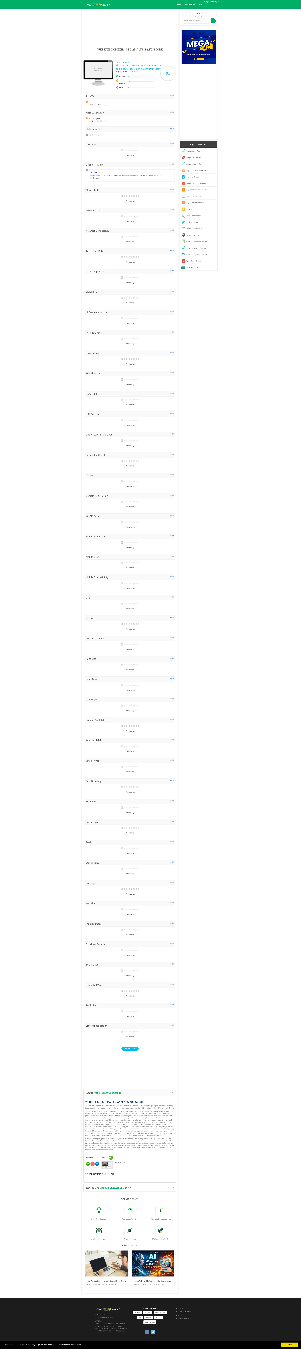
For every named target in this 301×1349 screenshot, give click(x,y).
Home (178, 4)
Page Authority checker (195, 203)
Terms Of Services (185, 1312)
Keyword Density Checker (196, 248)
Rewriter (148, 1317)
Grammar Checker (160, 1312)
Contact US (190, 4)
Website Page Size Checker (196, 254)
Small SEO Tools (149, 1322)
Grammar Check (192, 177)
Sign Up (209, 1)
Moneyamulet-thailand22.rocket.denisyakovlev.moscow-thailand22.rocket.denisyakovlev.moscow (139, 65)
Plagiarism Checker (193, 157)
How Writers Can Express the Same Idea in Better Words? (109, 1281)
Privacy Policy (183, 1318)
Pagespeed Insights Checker (197, 190)
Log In (216, 1)
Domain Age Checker (194, 229)
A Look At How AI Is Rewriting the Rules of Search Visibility (156, 1281)
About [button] (104, 1092)
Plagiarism (147, 1312)
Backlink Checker (192, 209)
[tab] (130, 1092)
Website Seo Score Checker (196, 241)
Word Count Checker (194, 261)
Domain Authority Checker (196, 183)
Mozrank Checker (193, 267)
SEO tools (137, 1312)
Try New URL (130, 1049)
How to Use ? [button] (108, 1187)
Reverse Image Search (194, 196)
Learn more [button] (76, 1345)
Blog (200, 4)
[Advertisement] (129, 29)
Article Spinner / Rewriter (195, 164)
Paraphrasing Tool (193, 151)
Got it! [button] (289, 1345)
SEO (140, 1317)
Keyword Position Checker (196, 170)
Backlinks (158, 1317)
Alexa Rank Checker (193, 216)
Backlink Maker (192, 222)
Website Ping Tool (193, 235)
